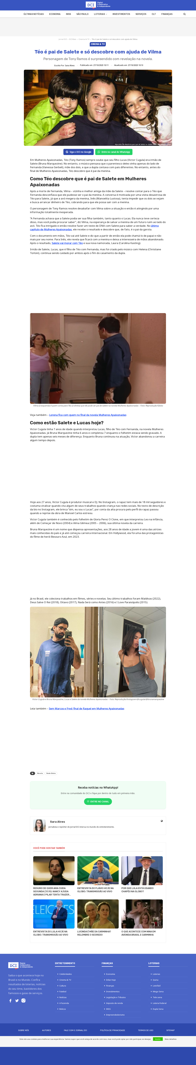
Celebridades (65, 974)
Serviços (141, 14)
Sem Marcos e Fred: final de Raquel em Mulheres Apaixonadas (86, 708)
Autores (46, 1030)
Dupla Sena (158, 1009)
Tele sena (157, 997)
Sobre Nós (23, 1030)
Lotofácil (156, 985)
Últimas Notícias (34, 14)
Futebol (62, 991)
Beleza (62, 1009)
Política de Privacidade (112, 1030)
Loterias (99, 14)
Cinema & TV (84, 39)
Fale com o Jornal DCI (75, 1030)
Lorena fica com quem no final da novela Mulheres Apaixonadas (87, 415)
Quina (155, 979)
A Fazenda (64, 1003)
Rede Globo (51, 773)
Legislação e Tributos (116, 997)
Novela (40, 773)
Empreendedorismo (115, 1014)
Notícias (63, 997)
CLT (154, 14)
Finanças (166, 14)
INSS (68, 14)
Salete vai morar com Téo (67, 243)
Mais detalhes (171, 1039)
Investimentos (121, 14)
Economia (54, 14)
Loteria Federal (159, 1003)
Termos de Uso (145, 1030)
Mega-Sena (158, 991)
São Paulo (82, 14)
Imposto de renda (114, 1003)
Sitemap (170, 1030)
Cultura (62, 985)
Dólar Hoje (111, 979)
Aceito (157, 1039)
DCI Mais (72, 39)
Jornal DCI (63, 39)
